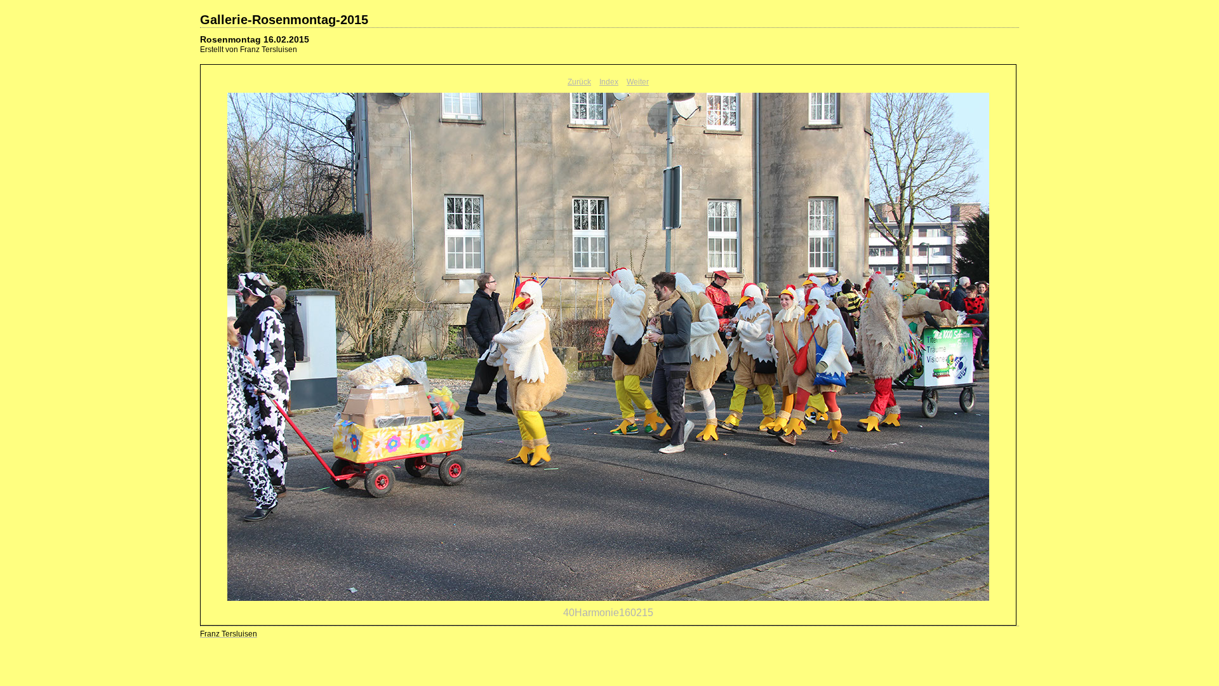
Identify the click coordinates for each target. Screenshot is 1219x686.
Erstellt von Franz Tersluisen (248, 49)
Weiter (638, 81)
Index (608, 81)
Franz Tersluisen (228, 633)
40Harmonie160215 (608, 612)
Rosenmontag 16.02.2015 (254, 39)
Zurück (579, 81)
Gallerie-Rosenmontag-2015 (284, 20)
